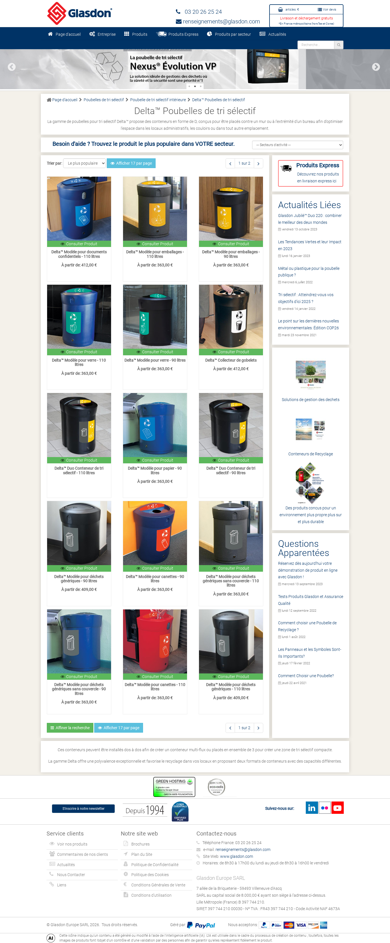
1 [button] (189, 86)
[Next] (258, 163)
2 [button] (195, 86)
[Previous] (230, 163)
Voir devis (329, 9)
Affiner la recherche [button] (72, 727)
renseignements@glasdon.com (221, 21)
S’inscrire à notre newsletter (83, 809)
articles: (292, 9)
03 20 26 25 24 (201, 11)
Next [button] (374, 65)
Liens (61, 885)
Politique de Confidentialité (154, 864)
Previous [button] (10, 65)
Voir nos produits (72, 844)
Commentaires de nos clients (82, 854)
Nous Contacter (71, 874)
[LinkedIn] (312, 808)
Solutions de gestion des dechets (310, 399)
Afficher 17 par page (133, 163)
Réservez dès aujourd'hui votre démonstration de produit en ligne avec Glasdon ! (307, 570)
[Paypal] (201, 924)
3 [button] (201, 86)
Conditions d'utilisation (151, 895)
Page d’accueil (68, 34)
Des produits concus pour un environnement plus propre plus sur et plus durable (311, 515)
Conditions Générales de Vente (158, 885)
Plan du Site (141, 854)
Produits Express (182, 34)
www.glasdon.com (236, 856)
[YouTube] (337, 808)
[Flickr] (325, 808)
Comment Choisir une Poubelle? (306, 675)
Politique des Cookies (150, 874)
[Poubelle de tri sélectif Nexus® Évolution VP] (195, 64)
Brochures (140, 844)
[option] (195, 64)
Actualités (277, 34)
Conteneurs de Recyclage (310, 454)
